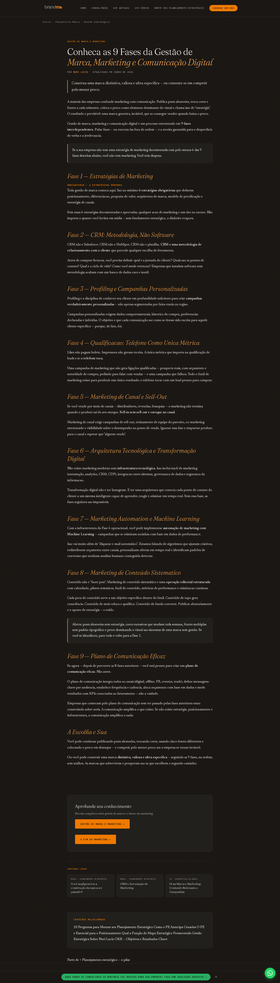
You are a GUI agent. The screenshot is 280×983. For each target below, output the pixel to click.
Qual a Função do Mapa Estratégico (147, 933)
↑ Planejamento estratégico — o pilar (105, 960)
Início (46, 22)
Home (83, 8)
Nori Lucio (80, 72)
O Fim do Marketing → (95, 839)
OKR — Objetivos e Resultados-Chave (141, 939)
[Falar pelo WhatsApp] (270, 973)
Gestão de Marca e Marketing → (102, 824)
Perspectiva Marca (67, 22)
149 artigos (121, 8)
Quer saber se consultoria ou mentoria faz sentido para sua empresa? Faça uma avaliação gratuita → (136, 977)
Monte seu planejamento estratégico (179, 8)
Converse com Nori (223, 8)
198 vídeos (141, 8)
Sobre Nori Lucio (102, 939)
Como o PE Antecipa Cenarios (175, 927)
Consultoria (100, 8)
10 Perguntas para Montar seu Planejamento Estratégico (113, 927)
